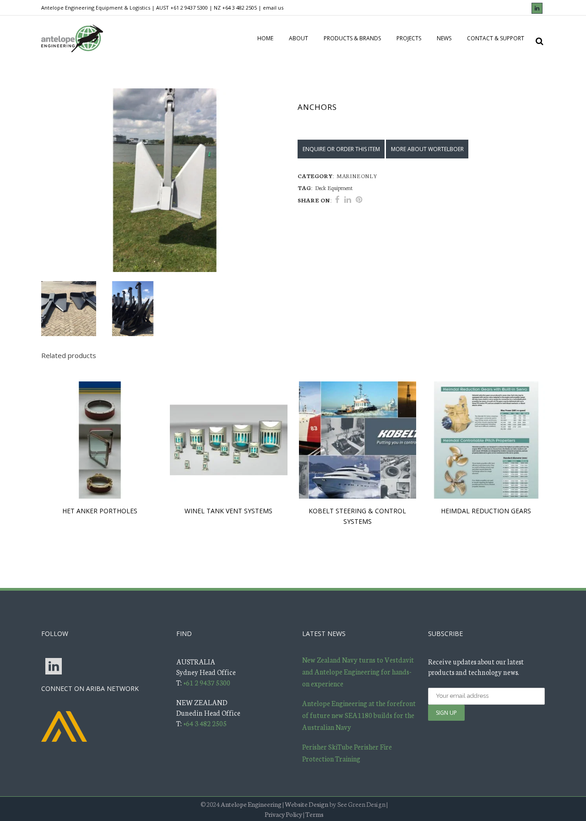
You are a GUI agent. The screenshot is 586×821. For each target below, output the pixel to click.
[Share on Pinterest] (359, 199)
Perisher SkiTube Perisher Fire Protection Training (347, 752)
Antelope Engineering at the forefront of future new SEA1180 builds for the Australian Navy (359, 715)
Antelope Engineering (251, 804)
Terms (314, 814)
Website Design (306, 804)
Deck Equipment (334, 187)
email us (273, 7)
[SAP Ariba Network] (64, 725)
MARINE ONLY (356, 175)
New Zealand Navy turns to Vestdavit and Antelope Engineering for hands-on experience (358, 671)
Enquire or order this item (341, 149)
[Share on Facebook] (337, 199)
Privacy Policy (283, 814)
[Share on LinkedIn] (347, 199)
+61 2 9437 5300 (189, 7)
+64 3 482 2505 (239, 7)
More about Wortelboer (427, 149)
